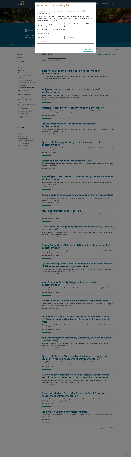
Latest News (43, 29)
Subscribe (88, 50)
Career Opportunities (58, 29)
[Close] (93, 5)
